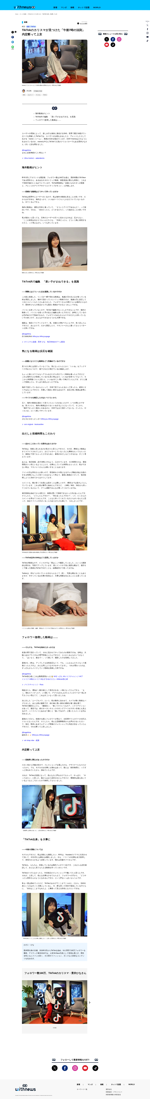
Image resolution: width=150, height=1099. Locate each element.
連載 (72, 7)
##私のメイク (34, 679)
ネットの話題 (23, 14)
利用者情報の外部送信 (113, 1094)
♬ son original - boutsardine (32, 424)
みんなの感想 (83, 23)
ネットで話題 (83, 7)
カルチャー (30, 94)
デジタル (38, 94)
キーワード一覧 (82, 1089)
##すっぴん (58, 676)
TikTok (45, 94)
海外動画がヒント (42, 113)
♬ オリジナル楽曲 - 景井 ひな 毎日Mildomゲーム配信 (43, 342)
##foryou (35, 336)
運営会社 (109, 1089)
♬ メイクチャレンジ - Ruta (32, 685)
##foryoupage (45, 336)
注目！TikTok (31, 26)
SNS (24, 94)
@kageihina (26, 150)
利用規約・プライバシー (114, 1092)
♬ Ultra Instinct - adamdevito (33, 158)
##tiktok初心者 (62, 679)
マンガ (64, 7)
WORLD (97, 7)
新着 (55, 7)
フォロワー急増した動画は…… (48, 120)
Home (16, 14)
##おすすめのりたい (48, 679)
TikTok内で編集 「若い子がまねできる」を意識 (55, 117)
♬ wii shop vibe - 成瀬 (30, 740)
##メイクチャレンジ (71, 676)
